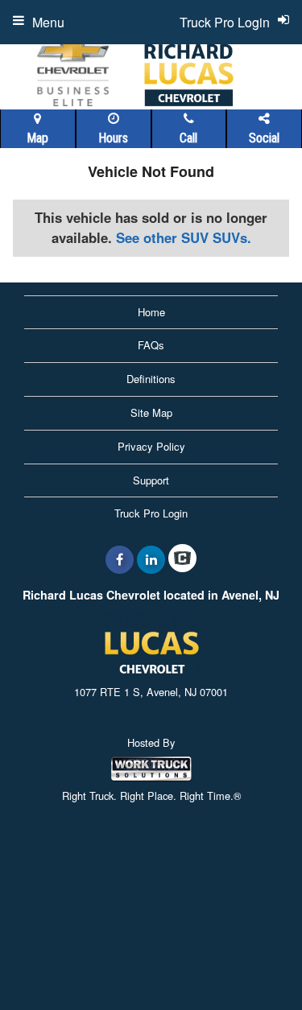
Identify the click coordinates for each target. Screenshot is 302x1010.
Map (37, 138)
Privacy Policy (151, 446)
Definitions (151, 378)
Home (151, 311)
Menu (48, 22)
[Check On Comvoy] (182, 559)
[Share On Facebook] (119, 559)
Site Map (151, 412)
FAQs (151, 344)
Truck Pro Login (151, 513)
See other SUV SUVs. (183, 237)
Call (188, 138)
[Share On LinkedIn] (151, 559)
